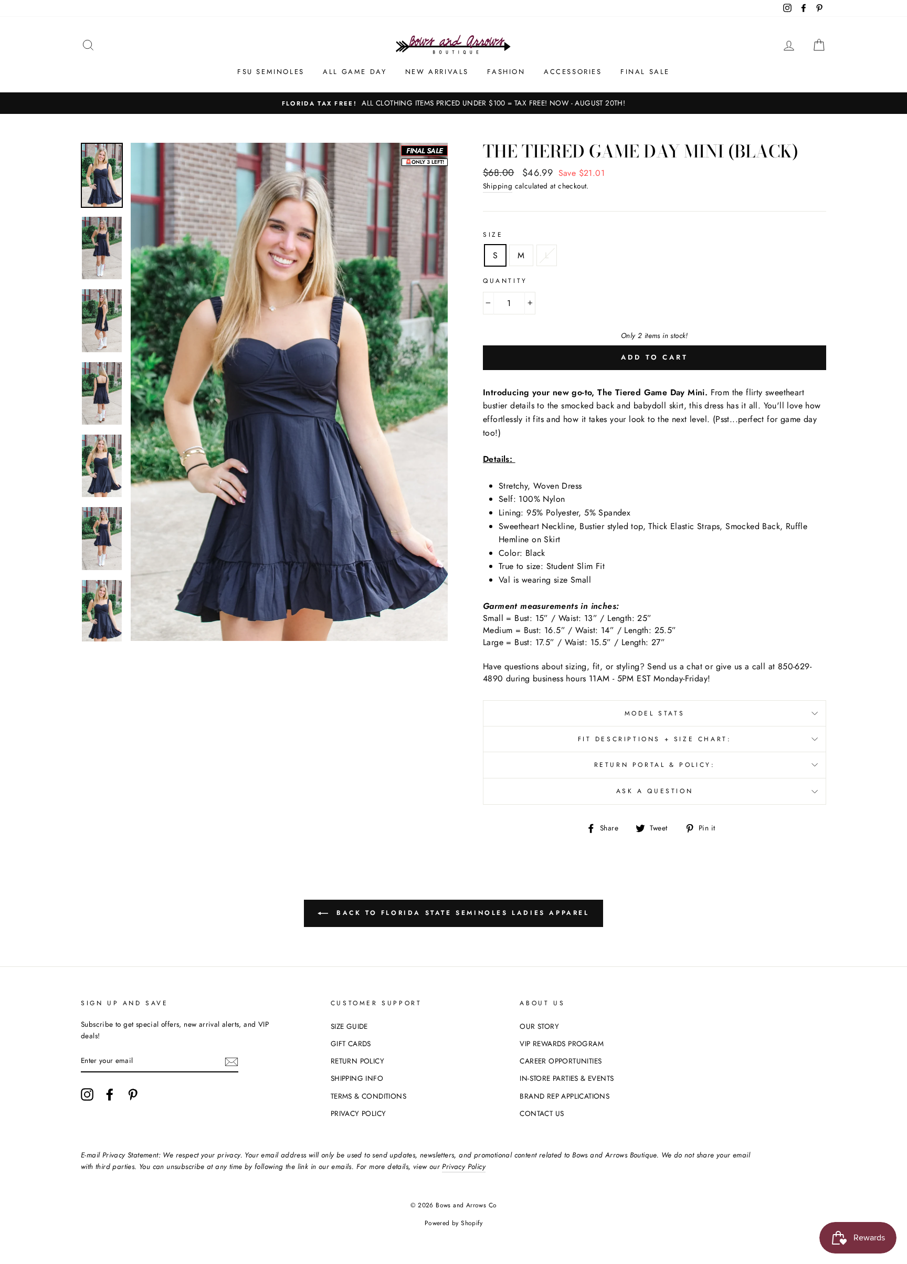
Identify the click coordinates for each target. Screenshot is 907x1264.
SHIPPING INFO (357, 1078)
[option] (453, 103)
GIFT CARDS (351, 1043)
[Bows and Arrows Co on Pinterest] (132, 1094)
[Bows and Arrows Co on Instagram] (87, 1094)
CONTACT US (542, 1113)
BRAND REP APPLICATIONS (564, 1096)
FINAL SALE (645, 72)
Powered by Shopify (453, 1223)
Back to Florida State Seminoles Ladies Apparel (460, 913)
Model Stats (655, 713)
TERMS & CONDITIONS (368, 1096)
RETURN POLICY (357, 1061)
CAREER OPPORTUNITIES (561, 1061)
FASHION (506, 72)
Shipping (497, 186)
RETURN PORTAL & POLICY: (654, 765)
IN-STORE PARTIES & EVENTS (567, 1078)
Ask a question (654, 791)
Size (493, 234)
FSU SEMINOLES (270, 72)
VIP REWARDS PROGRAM (562, 1043)
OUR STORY (539, 1026)
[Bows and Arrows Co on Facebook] (109, 1094)
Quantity (505, 281)
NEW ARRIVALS (437, 72)
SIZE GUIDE (349, 1026)
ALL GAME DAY (354, 72)
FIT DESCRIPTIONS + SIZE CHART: (655, 739)
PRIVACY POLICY (358, 1113)
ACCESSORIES (573, 72)
